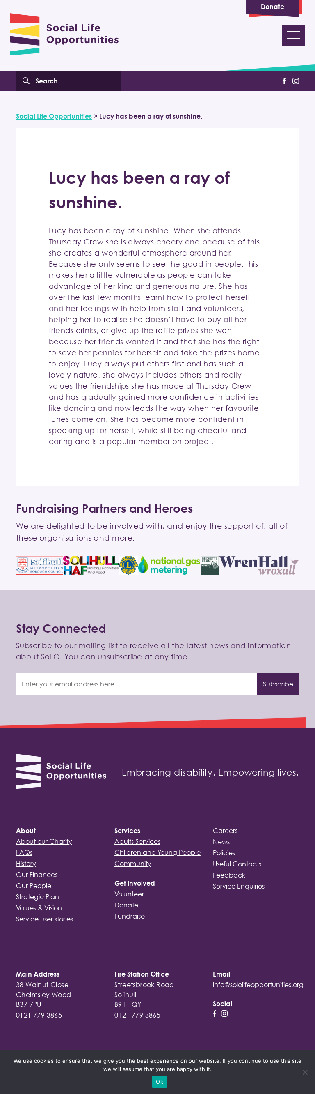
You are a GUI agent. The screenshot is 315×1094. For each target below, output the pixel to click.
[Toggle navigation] (293, 35)
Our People (33, 886)
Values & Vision (39, 908)
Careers (225, 831)
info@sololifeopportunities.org (258, 985)
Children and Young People (157, 852)
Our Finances (36, 875)
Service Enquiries (239, 886)
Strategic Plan (37, 897)
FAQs (24, 852)
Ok (159, 1081)
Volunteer (129, 894)
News (221, 842)
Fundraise (129, 916)
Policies (224, 853)
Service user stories (44, 919)
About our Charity (44, 841)
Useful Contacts (237, 864)
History (26, 863)
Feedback (229, 875)
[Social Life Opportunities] (61, 772)
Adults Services (137, 841)
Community (132, 863)
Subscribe (278, 684)
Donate (272, 6)
